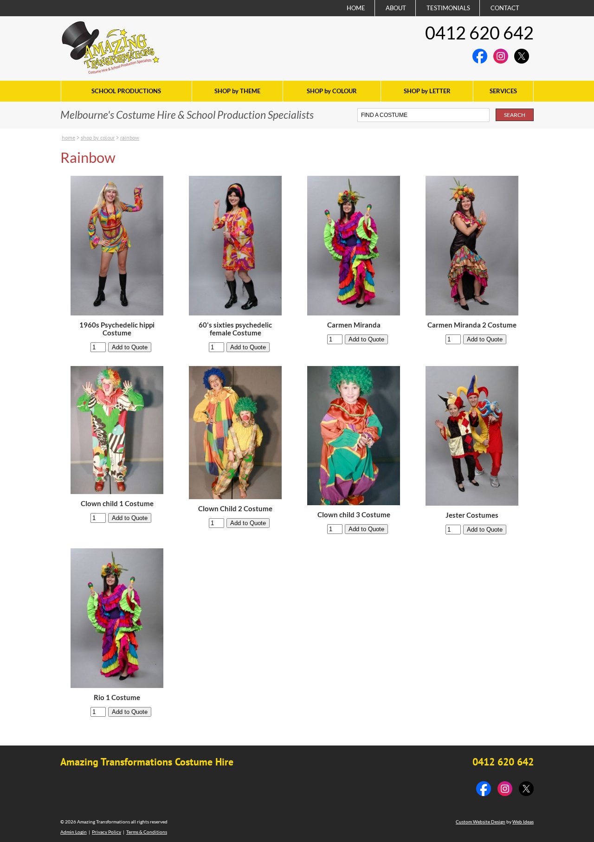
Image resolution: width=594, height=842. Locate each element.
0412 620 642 (479, 32)
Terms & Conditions (146, 832)
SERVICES (503, 91)
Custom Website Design (480, 821)
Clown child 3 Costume (353, 515)
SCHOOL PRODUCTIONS (126, 91)
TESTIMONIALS (448, 8)
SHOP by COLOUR (332, 91)
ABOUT (396, 8)
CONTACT (505, 8)
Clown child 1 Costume (117, 504)
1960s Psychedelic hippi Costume (117, 329)
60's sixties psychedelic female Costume (235, 329)
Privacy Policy (106, 832)
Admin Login (73, 832)
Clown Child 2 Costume (235, 509)
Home (68, 137)
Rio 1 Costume (117, 697)
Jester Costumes (472, 515)
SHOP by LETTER (427, 91)
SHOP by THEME (237, 91)
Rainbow (129, 137)
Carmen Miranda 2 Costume (472, 325)
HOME (356, 8)
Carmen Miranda (354, 325)
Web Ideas (523, 821)
